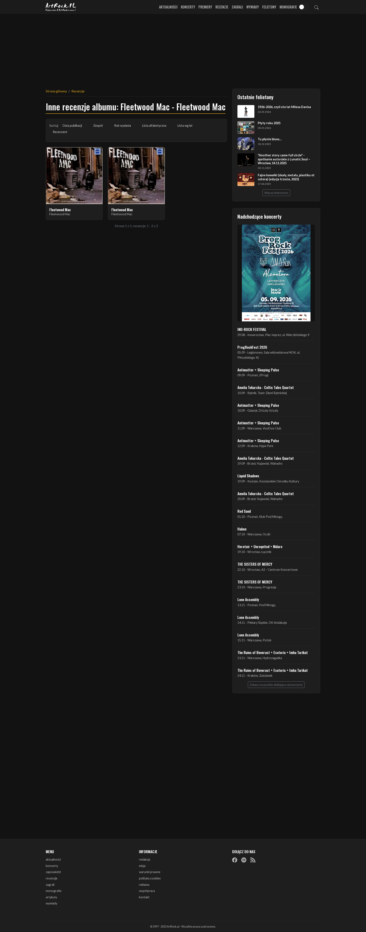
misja (142, 866)
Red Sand (244, 511)
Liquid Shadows (248, 475)
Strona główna (56, 91)
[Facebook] (234, 859)
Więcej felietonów (276, 192)
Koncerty (188, 7)
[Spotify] (243, 859)
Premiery (205, 7)
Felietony (269, 7)
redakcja (144, 859)
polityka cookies (150, 878)
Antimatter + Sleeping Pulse (258, 369)
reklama (144, 884)
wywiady (51, 903)
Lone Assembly (248, 599)
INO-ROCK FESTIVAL (251, 329)
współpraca (147, 891)
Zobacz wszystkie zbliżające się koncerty (276, 684)
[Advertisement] (183, 48)
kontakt (144, 897)
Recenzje (221, 7)
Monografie (288, 7)
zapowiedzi (53, 872)
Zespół (98, 125)
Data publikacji (72, 125)
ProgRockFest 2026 (252, 347)
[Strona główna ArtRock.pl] (61, 7)
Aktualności (168, 7)
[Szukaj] (316, 7)
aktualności (53, 859)
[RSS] (252, 859)
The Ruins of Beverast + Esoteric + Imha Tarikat (272, 652)
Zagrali (237, 7)
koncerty (52, 866)
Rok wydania (122, 125)
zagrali (50, 884)
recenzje (51, 878)
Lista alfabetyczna (154, 125)
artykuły (51, 897)
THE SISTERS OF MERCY (254, 564)
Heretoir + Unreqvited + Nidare (259, 546)
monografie (53, 891)
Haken (241, 529)
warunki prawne (149, 872)
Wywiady (252, 7)
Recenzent (60, 132)
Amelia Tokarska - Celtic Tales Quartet (265, 387)
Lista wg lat (185, 125)
